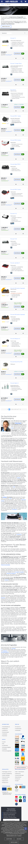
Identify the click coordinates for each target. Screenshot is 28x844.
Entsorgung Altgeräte (7, 747)
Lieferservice (5, 730)
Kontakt (17, 780)
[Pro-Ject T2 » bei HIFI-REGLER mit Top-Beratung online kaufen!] (5, 41)
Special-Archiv (5, 780)
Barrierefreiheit (18, 777)
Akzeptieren (9, 838)
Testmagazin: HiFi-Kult (7, 771)
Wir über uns (18, 726)
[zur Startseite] (11, 1)
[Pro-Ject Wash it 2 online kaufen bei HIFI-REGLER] (5, 386)
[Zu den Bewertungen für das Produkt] (4, 45)
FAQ (3, 743)
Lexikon (4, 741)
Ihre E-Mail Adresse (10, 820)
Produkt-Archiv (5, 782)
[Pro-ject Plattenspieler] (14, 519)
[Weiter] (20, 409)
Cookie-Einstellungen (8, 832)
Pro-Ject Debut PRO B (15, 164)
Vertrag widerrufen (21, 767)
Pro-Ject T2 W (13, 239)
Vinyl (12, 428)
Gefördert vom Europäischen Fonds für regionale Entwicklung (7, 793)
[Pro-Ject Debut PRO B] (5, 167)
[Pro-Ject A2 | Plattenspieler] (5, 93)
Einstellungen (14, 842)
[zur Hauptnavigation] (2, 2)
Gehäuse (5, 497)
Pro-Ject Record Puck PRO (16, 361)
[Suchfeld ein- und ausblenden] (21, 2)
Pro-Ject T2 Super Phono (16, 63)
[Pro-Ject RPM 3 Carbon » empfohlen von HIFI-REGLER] (5, 192)
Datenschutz (18, 773)
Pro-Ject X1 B (13, 213)
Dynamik (6, 580)
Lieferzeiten (5, 734)
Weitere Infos (6, 26)
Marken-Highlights (6, 775)
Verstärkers (14, 509)
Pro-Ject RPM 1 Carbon (15, 116)
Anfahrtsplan (18, 730)
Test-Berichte (5, 778)
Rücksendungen (6, 732)
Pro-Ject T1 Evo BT (19, 572)
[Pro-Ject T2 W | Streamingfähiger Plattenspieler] (5, 242)
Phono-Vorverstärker (5, 564)
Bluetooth (9, 573)
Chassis (19, 477)
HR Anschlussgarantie (7, 750)
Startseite (2, 4)
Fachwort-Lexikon (6, 777)
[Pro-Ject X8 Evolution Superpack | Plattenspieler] (5, 317)
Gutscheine (5, 735)
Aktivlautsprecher (5, 652)
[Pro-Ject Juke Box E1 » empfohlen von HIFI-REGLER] (5, 266)
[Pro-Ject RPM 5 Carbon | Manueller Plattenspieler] (5, 143)
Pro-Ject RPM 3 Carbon (15, 189)
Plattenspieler (18, 423)
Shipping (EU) (5, 728)
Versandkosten (8, 54)
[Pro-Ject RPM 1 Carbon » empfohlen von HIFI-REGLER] (5, 119)
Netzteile (3, 597)
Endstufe (5, 650)
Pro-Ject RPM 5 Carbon (15, 140)
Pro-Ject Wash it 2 (14, 383)
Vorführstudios (18, 728)
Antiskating (19, 534)
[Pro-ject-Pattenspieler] (14, 641)
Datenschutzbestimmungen (12, 835)
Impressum (19, 835)
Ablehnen (19, 838)
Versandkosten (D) (6, 726)
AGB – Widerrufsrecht (20, 771)
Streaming (13, 573)
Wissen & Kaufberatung (7, 773)
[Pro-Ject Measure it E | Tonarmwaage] (5, 341)
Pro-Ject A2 (13, 89)
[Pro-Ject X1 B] (5, 216)
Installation (5, 749)
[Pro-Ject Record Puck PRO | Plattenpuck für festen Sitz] (5, 365)
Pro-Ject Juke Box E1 (15, 263)
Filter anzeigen (13, 29)
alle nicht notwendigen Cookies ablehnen (17, 833)
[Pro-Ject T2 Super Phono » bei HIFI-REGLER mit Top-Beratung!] (5, 66)
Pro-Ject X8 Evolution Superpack (17, 288)
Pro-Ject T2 (13, 38)
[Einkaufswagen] (25, 2)
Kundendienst (5, 745)
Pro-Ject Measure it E (15, 338)
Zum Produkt (18, 53)
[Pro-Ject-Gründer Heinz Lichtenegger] (6, 431)
